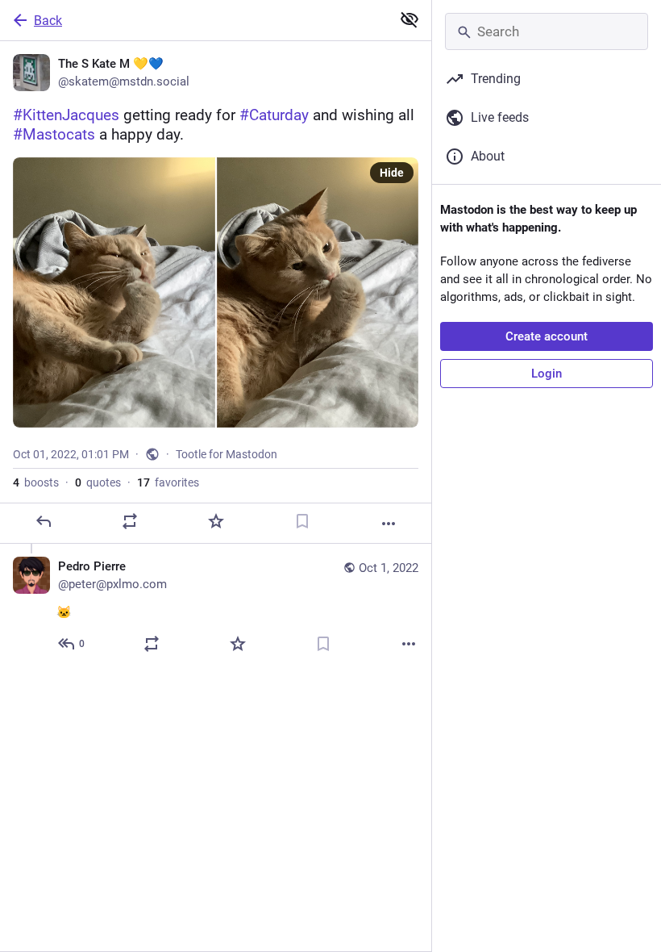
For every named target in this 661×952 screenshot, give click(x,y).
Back (48, 20)
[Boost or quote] (129, 521)
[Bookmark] (302, 521)
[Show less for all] (409, 19)
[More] (388, 523)
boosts (36, 482)
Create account (546, 336)
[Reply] (43, 521)
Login (546, 373)
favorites (168, 482)
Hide (392, 172)
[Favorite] (216, 521)
